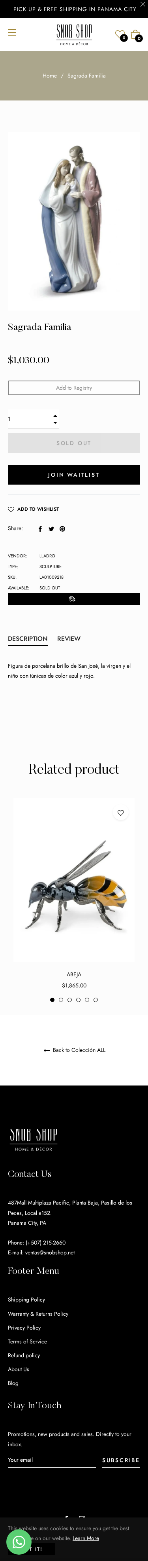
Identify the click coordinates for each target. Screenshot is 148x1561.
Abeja (74, 974)
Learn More (86, 1538)
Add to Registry (74, 388)
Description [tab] (28, 638)
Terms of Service (27, 1341)
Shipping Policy (26, 1299)
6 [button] (96, 1000)
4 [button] (78, 1000)
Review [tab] (69, 638)
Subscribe (121, 1460)
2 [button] (61, 1000)
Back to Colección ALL (78, 1050)
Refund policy (24, 1355)
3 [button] (69, 1000)
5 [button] (87, 1000)
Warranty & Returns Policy (38, 1314)
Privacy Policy (24, 1328)
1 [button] (52, 1000)
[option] (74, 900)
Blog (13, 1383)
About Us (18, 1369)
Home (50, 76)
